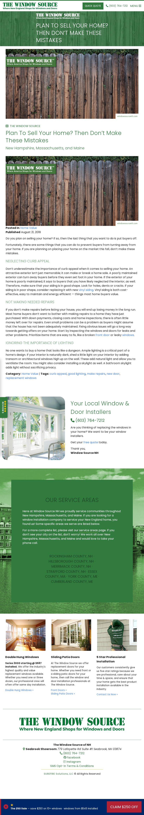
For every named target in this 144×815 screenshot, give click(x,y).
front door (103, 335)
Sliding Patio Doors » (63, 693)
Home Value (28, 228)
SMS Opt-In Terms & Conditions (72, 766)
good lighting (77, 374)
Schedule (72, 543)
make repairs (96, 374)
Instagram (73, 762)
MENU (134, 6)
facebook (73, 757)
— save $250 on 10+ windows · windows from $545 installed (54, 808)
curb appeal (58, 374)
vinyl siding (86, 290)
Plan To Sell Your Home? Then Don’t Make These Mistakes (72, 32)
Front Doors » (59, 690)
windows (128, 335)
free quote (90, 442)
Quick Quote (93, 6)
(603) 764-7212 (89, 420)
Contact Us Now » (107, 694)
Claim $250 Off (124, 806)
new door (113, 374)
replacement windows (21, 378)
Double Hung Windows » (19, 690)
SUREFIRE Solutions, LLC (58, 774)
